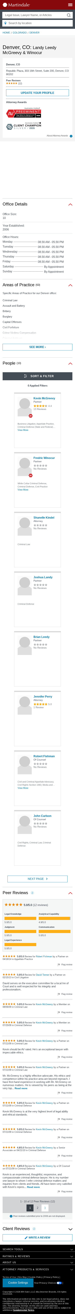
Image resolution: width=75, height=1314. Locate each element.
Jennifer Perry (42, 696)
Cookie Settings (18, 1282)
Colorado (20, 32)
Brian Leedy (41, 636)
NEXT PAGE (36, 878)
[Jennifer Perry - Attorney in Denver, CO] (25, 705)
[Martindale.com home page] (16, 5)
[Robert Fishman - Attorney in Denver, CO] (25, 764)
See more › (37, 347)
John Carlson (42, 815)
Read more (21, 1088)
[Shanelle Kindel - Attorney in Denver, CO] (25, 526)
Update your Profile (37, 92)
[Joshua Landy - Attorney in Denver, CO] (25, 585)
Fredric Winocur (44, 457)
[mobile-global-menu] (70, 5)
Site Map (22, 1277)
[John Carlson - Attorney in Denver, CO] (25, 824)
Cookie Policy (35, 1277)
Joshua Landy (42, 577)
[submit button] (69, 15)
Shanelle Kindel (43, 517)
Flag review (66, 964)
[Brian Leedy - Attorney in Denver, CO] (25, 645)
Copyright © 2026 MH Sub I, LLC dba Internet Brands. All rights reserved (34, 1293)
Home (6, 32)
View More (23, 430)
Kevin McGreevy (44, 398)
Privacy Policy (51, 1277)
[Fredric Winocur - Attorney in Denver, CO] (25, 466)
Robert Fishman (44, 756)
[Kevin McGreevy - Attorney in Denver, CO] (25, 406)
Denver (34, 32)
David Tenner (43, 975)
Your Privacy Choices (45, 1283)
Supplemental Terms (23, 1310)
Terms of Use (9, 1277)
